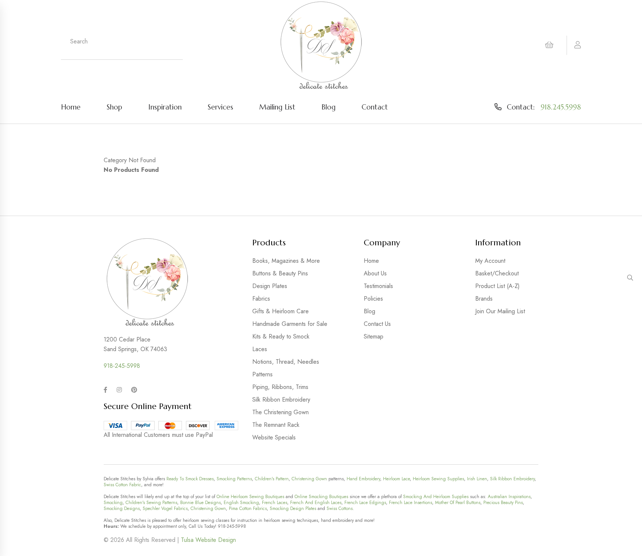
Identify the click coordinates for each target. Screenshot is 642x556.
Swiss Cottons (340, 508)
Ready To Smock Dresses (190, 478)
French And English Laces (315, 502)
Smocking (113, 502)
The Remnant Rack (275, 425)
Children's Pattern (272, 478)
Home (71, 106)
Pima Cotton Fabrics (248, 508)
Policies (373, 298)
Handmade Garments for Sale (289, 324)
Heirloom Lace (396, 478)
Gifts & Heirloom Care (280, 311)
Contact (374, 106)
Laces (259, 349)
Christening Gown (309, 478)
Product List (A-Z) (497, 286)
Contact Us (377, 324)
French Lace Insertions (410, 502)
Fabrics (261, 298)
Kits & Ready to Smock (280, 336)
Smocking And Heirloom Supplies (435, 496)
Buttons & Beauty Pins (280, 273)
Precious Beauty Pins (503, 502)
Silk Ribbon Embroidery (281, 399)
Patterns (262, 374)
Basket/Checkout (497, 273)
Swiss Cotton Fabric (122, 484)
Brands (484, 298)
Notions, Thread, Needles (285, 361)
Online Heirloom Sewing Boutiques (250, 496)
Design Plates (269, 286)
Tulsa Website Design (208, 540)
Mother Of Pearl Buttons (457, 502)
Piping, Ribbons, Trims (280, 387)
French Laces (274, 502)
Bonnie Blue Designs (200, 502)
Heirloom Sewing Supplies (438, 478)
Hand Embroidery (363, 478)
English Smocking (241, 502)
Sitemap (373, 336)
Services (220, 106)
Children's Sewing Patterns (151, 502)
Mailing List (277, 106)
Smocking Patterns (234, 478)
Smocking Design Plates (293, 508)
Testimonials (378, 286)
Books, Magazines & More (286, 260)
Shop (114, 106)
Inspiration (165, 106)
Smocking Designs (122, 508)
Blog (328, 106)
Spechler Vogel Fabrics (165, 508)
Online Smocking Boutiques (321, 496)
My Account (490, 260)
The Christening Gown (280, 412)
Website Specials (274, 437)
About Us (375, 273)
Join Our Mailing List (500, 311)
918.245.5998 (561, 106)
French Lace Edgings (365, 502)
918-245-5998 (122, 366)
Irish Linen (477, 478)
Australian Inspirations (509, 496)
